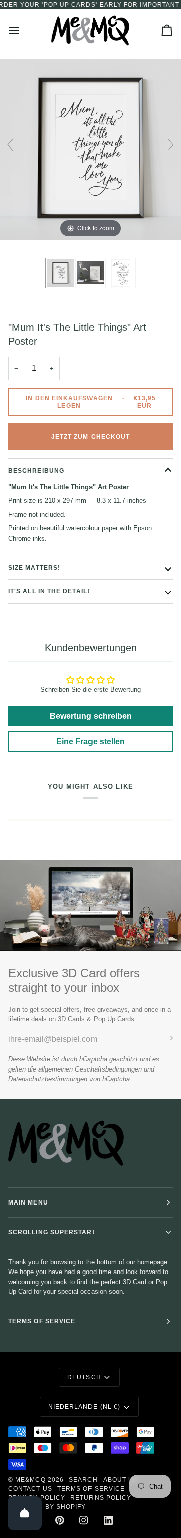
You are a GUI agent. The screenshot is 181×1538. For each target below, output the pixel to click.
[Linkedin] (108, 1520)
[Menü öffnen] (23, 30)
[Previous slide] (10, 145)
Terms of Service (91, 1488)
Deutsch (84, 1377)
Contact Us (30, 1488)
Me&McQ (30, 1479)
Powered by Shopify (47, 1506)
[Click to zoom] (90, 149)
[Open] (25, 1513)
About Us (120, 1479)
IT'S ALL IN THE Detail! (49, 591)
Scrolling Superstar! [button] (51, 1232)
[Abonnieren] (164, 1038)
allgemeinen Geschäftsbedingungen (90, 1069)
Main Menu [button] (28, 1202)
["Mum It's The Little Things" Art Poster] (60, 273)
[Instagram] (83, 1520)
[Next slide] (171, 145)
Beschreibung (36, 470)
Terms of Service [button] (41, 1321)
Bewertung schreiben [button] (91, 716)
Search (83, 1479)
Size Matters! (34, 567)
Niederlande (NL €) (84, 1406)
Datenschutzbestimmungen (47, 1079)
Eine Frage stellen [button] (90, 741)
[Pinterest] (59, 1520)
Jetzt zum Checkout (90, 436)
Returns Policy (100, 1497)
